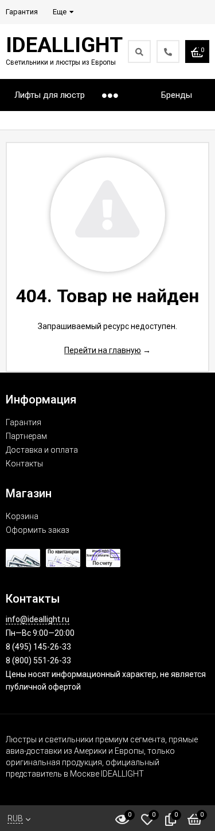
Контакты (24, 463)
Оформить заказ (37, 530)
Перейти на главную (102, 350)
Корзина (22, 516)
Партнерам (26, 436)
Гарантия (23, 422)
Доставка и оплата (42, 449)
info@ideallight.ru (37, 619)
